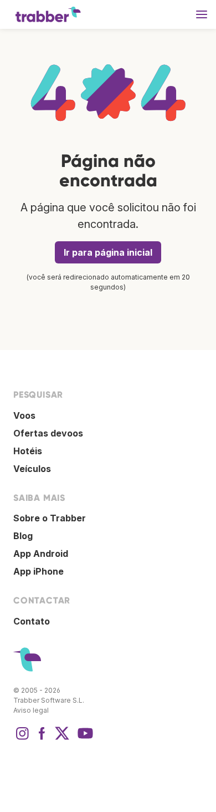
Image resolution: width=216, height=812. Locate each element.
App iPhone (38, 571)
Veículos (32, 468)
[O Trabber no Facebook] (42, 738)
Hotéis (27, 450)
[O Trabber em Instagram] (22, 738)
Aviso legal (31, 710)
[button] (202, 14)
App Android (40, 553)
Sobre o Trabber (49, 518)
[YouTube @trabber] (83, 738)
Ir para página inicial (108, 252)
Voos (24, 415)
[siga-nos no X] (62, 738)
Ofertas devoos (48, 433)
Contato (31, 621)
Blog (23, 535)
